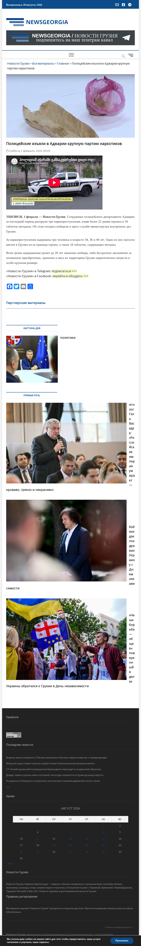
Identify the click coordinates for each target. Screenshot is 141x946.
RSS (8, 787)
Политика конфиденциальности (118, 927)
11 (37, 838)
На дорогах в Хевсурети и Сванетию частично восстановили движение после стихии (53, 780)
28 (86, 851)
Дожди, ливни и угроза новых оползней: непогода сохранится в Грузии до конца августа (54, 774)
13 (70, 838)
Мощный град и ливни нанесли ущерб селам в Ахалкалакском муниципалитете (50, 763)
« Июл (9, 863)
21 (86, 845)
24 (21, 851)
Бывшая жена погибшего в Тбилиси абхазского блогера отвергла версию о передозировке (56, 757)
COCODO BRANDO (104, 934)
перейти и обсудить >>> (70, 276)
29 (103, 851)
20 (70, 845)
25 (37, 851)
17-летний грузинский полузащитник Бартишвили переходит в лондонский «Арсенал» (53, 769)
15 (103, 838)
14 (86, 838)
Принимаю (121, 940)
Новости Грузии (16, 934)
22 (103, 845)
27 (70, 851)
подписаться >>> (64, 271)
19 (53, 845)
